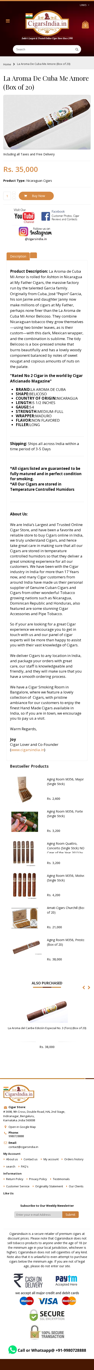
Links (83, 5)
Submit (70, 1214)
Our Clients (76, 1186)
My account (51, 1159)
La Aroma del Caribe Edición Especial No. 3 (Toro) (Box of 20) (47, 1028)
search (10, 1166)
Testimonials (61, 1179)
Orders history (74, 1159)
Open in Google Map (22, 1127)
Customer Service (18, 1186)
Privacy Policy (38, 1179)
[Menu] (8, 21)
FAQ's (24, 1166)
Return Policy (14, 1179)
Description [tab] (18, 256)
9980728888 (16, 1136)
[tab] (33, 255)
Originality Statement (49, 1186)
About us (12, 1159)
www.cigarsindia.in (27, 749)
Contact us (31, 1159)
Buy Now (38, 196)
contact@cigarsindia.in (23, 1147)
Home (7, 64)
